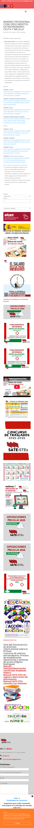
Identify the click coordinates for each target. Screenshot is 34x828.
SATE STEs (8, 32)
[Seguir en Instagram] (8, 6)
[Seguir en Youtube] (11, 6)
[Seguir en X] (5, 6)
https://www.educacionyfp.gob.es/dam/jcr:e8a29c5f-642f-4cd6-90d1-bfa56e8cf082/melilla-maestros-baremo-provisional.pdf (16, 102)
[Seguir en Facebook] (1, 6)
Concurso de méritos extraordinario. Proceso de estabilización (16, 655)
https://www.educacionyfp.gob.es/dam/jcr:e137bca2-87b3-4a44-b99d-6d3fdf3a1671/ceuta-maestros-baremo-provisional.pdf (16, 142)
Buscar (5, 198)
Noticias (23, 32)
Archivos (5, 194)
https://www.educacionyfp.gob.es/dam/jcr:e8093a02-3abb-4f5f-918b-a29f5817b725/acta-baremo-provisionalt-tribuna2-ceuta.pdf (16, 151)
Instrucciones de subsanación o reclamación (15, 165)
